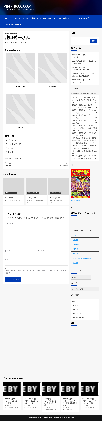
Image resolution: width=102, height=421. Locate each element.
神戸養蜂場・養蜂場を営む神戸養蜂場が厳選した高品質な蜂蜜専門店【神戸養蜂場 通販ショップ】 (84, 140)
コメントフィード (78, 313)
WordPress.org (78, 317)
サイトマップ (84, 18)
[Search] (97, 17)
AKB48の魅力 (75, 201)
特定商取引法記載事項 (13, 24)
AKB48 (75, 235)
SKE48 (75, 240)
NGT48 (75, 254)
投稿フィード (76, 309)
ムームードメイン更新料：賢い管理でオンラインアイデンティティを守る (84, 99)
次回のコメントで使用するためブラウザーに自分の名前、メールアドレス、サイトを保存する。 (35, 271)
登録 (73, 301)
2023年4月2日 (18, 42)
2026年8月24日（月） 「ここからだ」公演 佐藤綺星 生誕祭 (83, 74)
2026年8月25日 (68, 409)
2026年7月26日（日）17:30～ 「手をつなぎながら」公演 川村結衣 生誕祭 (84, 128)
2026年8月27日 (30, 407)
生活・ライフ (36, 18)
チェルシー (12, 152)
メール (40, 251)
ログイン (75, 305)
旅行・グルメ (73, 18)
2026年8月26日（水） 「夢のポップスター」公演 (84, 62)
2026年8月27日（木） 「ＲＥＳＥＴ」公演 (83, 56)
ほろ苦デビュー (14, 140)
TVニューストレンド (12, 18)
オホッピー (12, 148)
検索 (73, 33)
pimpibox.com (17, 6)
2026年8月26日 (49, 409)
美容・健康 (47, 18)
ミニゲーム (9, 197)
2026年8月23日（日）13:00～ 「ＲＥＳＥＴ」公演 (84, 81)
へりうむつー (55, 197)
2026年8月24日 (88, 407)
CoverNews (58, 418)
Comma (8, 164)
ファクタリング (14, 144)
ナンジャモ (64, 164)
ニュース (18, 158)
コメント (9, 223)
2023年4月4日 (16, 200)
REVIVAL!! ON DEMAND (82, 258)
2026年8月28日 (11, 407)
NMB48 (76, 244)
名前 (7, 251)
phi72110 (9, 42)
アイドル (25, 18)
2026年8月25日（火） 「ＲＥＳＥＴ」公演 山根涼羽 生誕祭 (83, 68)
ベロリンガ (31, 197)
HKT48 (75, 249)
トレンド (11, 158)
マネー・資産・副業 (59, 18)
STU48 (75, 263)
